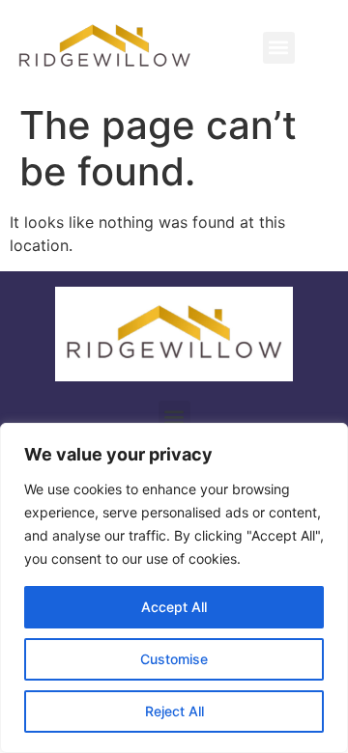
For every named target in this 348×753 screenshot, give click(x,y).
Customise (174, 659)
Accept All (174, 607)
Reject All (174, 711)
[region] (174, 588)
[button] (279, 48)
